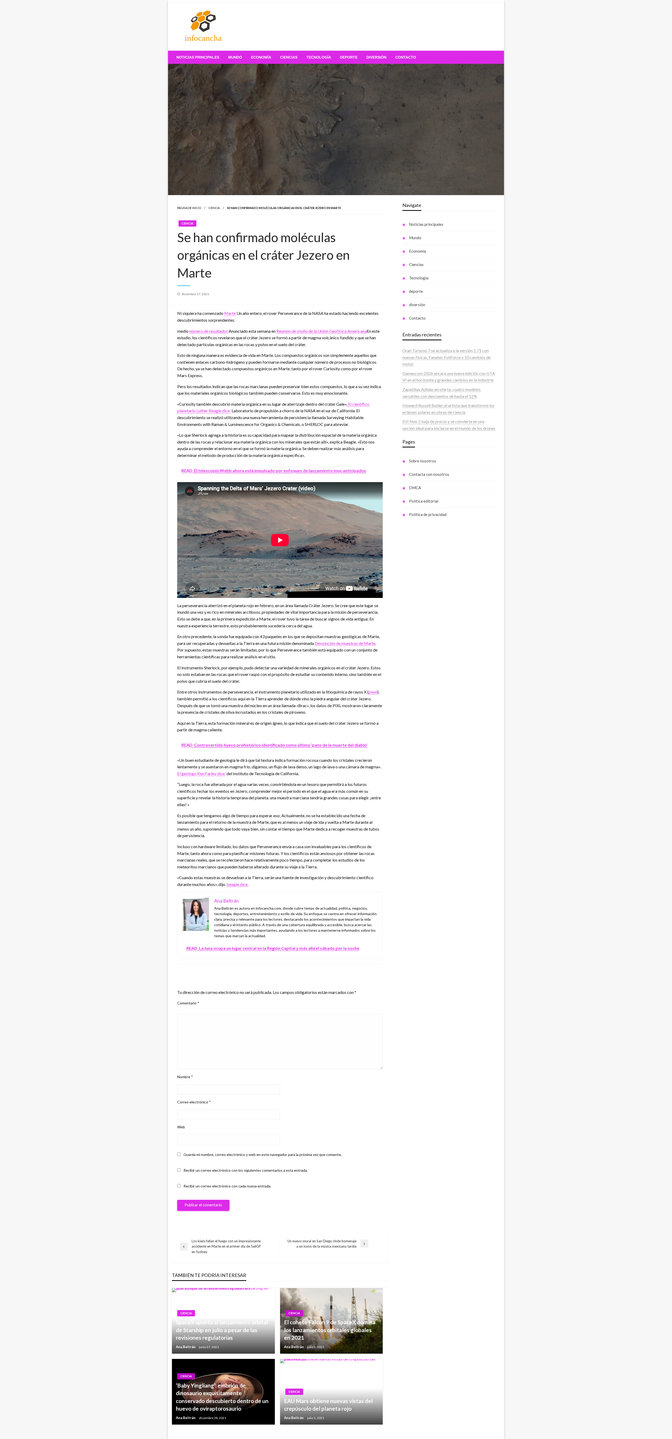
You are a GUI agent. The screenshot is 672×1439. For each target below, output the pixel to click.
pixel (373, 691)
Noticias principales (197, 57)
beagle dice (237, 884)
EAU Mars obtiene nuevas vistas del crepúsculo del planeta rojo (328, 1405)
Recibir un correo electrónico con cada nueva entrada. (227, 1186)
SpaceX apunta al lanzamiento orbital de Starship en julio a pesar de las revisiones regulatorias (222, 1330)
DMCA (415, 487)
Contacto (405, 57)
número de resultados (208, 331)
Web (181, 1127)
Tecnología (318, 57)
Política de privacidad (428, 514)
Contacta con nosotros (429, 474)
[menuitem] (198, 57)
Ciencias (288, 57)
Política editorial (423, 501)
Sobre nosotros (422, 460)
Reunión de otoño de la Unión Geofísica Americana (321, 331)
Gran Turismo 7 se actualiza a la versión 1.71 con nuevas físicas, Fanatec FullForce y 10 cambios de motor (446, 357)
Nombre (185, 1077)
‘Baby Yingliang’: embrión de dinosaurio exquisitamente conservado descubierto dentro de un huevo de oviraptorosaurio (222, 1397)
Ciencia (214, 208)
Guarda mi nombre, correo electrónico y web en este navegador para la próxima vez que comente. (262, 1154)
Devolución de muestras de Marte (345, 643)
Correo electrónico (194, 1102)
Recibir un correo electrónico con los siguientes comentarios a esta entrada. (245, 1170)
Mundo (235, 57)
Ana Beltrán (186, 1347)
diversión (376, 57)
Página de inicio (189, 208)
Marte (230, 313)
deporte (349, 57)
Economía (261, 57)
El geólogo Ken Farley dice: (201, 773)
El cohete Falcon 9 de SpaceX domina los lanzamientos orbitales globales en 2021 (329, 1330)
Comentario (188, 1003)
